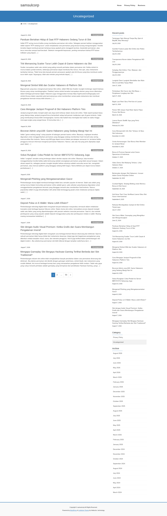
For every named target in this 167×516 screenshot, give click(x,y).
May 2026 (116, 368)
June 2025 (117, 420)
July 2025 (116, 416)
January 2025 (118, 444)
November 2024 (119, 454)
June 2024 (117, 478)
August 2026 (117, 353)
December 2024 (119, 449)
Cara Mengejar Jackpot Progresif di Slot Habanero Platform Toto (52, 109)
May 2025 (116, 425)
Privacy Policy (118, 337)
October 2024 (118, 459)
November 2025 (119, 396)
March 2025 (117, 435)
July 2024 (116, 473)
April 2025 (116, 430)
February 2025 (118, 439)
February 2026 (118, 382)
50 (67, 275)
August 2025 (117, 411)
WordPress (73, 510)
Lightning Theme (84, 510)
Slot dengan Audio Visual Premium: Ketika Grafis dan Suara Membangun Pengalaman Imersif (128, 310)
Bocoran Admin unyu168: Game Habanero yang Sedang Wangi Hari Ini (56, 131)
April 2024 (116, 487)
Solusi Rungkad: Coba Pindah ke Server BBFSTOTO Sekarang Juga (55, 155)
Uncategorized (97, 35)
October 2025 (118, 401)
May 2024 (116, 483)
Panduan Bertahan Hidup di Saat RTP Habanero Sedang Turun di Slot (55, 39)
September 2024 (119, 463)
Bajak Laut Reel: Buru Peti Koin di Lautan (127, 101)
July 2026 (116, 358)
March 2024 (117, 492)
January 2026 (118, 387)
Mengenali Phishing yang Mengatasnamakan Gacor (46, 179)
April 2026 (116, 372)
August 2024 (117, 468)
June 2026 (117, 363)
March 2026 (117, 377)
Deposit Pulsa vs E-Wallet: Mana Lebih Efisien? (44, 203)
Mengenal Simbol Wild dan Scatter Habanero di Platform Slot (51, 85)
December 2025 (119, 391)
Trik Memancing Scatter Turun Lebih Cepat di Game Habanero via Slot (56, 63)
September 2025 (119, 406)
